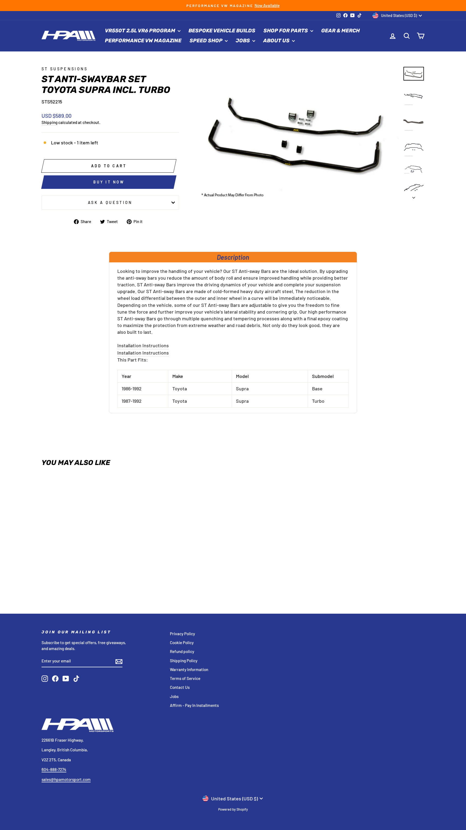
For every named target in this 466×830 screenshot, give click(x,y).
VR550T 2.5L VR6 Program (140, 30)
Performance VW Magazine (143, 40)
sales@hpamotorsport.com (66, 779)
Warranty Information (189, 669)
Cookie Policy (182, 642)
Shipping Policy (183, 660)
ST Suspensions (65, 69)
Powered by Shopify (233, 809)
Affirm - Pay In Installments (194, 705)
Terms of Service (185, 678)
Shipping (49, 122)
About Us (277, 40)
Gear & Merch (340, 30)
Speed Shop (207, 40)
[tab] (233, 257)
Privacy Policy (182, 633)
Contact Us (180, 687)
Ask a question (110, 202)
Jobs (243, 40)
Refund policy (182, 651)
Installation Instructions (143, 345)
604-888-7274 (54, 769)
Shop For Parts (286, 30)
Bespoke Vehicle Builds (222, 30)
